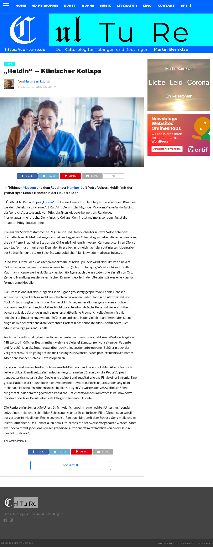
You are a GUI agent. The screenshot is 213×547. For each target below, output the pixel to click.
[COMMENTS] (114, 175)
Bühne (88, 5)
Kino (147, 5)
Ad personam (45, 5)
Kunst (70, 5)
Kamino (73, 187)
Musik (105, 5)
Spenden (204, 543)
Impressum (164, 543)
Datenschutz (185, 543)
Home (20, 5)
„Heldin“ (48, 202)
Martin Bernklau (34, 81)
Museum (29, 187)
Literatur (127, 5)
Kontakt (166, 5)
